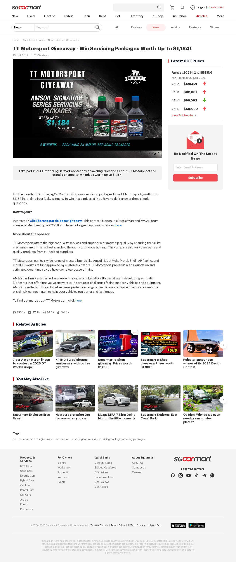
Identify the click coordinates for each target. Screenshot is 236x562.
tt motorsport (61, 439)
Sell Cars (25, 495)
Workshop (64, 467)
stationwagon (176, 541)
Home (16, 40)
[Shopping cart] (172, 7)
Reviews (136, 27)
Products (63, 472)
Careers (136, 472)
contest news (31, 439)
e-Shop (158, 16)
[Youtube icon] (188, 475)
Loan (86, 16)
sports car (117, 541)
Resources (26, 509)
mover (176, 547)
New (15, 16)
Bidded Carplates (105, 467)
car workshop (111, 547)
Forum (24, 504)
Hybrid (69, 16)
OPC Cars (150, 541)
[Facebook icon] (173, 475)
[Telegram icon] (204, 475)
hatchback (162, 541)
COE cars (139, 541)
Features (195, 27)
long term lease (140, 550)
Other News (72, 40)
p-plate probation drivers (117, 553)
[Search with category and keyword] (159, 7)
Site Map (141, 525)
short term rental (122, 550)
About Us (137, 463)
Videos (214, 27)
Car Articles (29, 40)
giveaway (46, 439)
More (220, 16)
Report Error (156, 525)
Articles (201, 16)
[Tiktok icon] (196, 475)
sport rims (145, 547)
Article (24, 500)
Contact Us (139, 467)
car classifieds (80, 541)
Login (201, 7)
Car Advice (101, 487)
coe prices (87, 550)
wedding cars (174, 550)
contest (17, 439)
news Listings (55, 40)
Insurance (179, 16)
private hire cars (158, 550)
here (78, 300)
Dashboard (216, 7)
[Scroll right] (223, 345)
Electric (49, 16)
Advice (175, 27)
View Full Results (182, 115)
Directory (136, 16)
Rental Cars (27, 490)
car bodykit (124, 547)
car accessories (74, 547)
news (41, 40)
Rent (102, 16)
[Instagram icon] (180, 475)
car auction (127, 544)
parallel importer (112, 544)
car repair (98, 547)
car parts (87, 547)
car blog (72, 550)
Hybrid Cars (27, 480)
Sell (118, 16)
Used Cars (26, 471)
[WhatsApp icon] (212, 475)
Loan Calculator (104, 477)
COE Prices (101, 472)
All (117, 27)
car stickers (166, 547)
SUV (191, 541)
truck (49, 544)
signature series (88, 439)
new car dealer (95, 544)
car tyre (135, 547)
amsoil (75, 439)
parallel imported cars (65, 544)
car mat (155, 547)
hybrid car (128, 541)
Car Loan (25, 485)
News (18, 27)
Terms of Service (99, 525)
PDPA (130, 525)
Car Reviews (102, 482)
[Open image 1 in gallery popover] (87, 108)
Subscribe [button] (195, 177)
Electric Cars (27, 476)
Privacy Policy (118, 525)
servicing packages (133, 439)
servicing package (110, 439)
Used (31, 16)
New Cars (26, 466)
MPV (186, 541)
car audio (185, 544)
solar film (60, 547)
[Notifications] (182, 7)
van (43, 544)
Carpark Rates (103, 463)
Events (61, 482)
